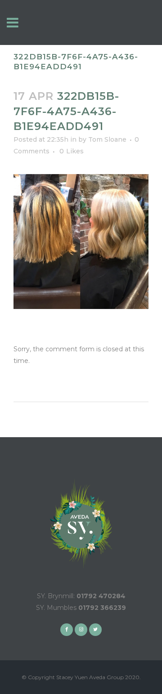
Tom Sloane (107, 139)
